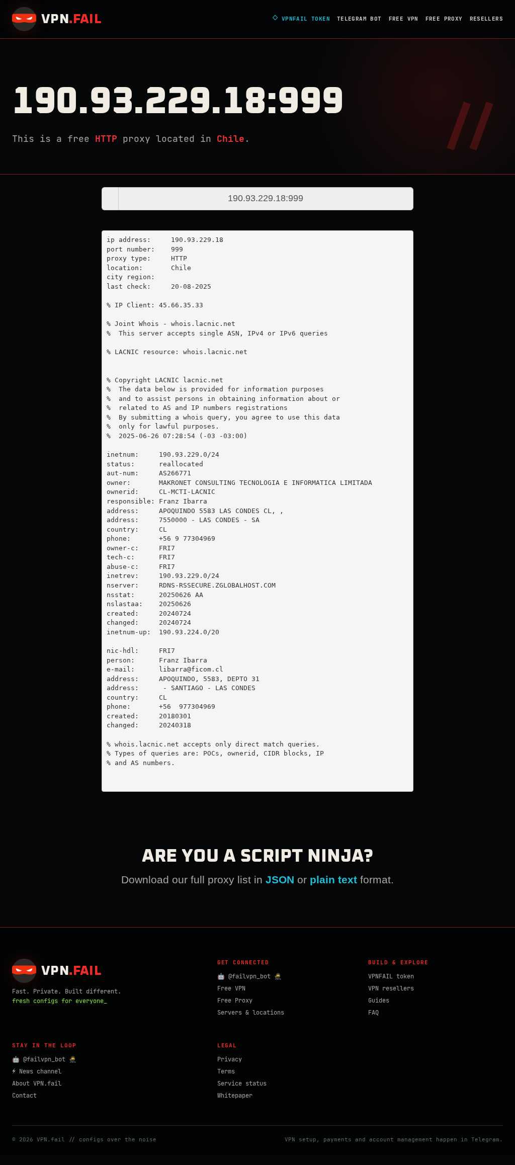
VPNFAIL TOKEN (301, 19)
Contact (24, 1096)
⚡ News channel (36, 1071)
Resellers (486, 18)
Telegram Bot (359, 18)
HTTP (106, 138)
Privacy (229, 1059)
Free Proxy (444, 18)
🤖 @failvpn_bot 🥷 (249, 976)
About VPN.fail (36, 1083)
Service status (242, 1083)
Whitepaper (234, 1096)
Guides (378, 1000)
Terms (226, 1071)
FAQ (373, 1013)
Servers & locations (250, 1013)
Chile (230, 138)
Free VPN (403, 18)
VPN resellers (391, 988)
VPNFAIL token (391, 976)
